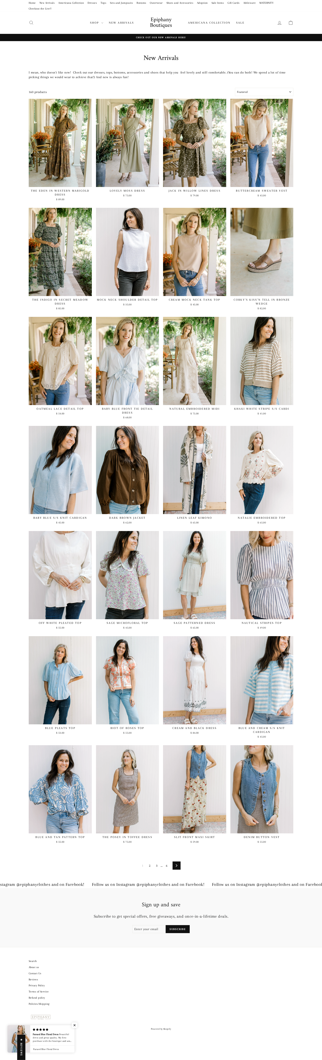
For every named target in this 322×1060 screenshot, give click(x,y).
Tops (103, 2)
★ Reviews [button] (21, 1047)
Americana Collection (71, 2)
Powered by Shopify (161, 1029)
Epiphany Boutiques (161, 22)
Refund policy (37, 997)
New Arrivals (47, 2)
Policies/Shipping (39, 1003)
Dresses (92, 2)
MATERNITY (266, 2)
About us (34, 967)
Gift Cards (234, 2)
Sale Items (217, 2)
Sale (240, 22)
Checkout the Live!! (40, 8)
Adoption (202, 2)
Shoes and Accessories (179, 2)
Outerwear (156, 2)
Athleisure (249, 2)
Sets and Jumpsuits (121, 2)
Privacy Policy (37, 985)
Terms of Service (39, 991)
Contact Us (35, 973)
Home (32, 2)
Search (33, 961)
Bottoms (141, 2)
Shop (95, 22)
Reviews (33, 979)
